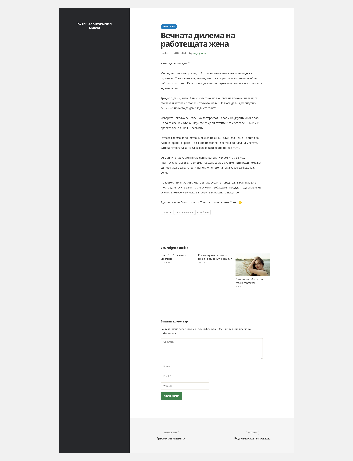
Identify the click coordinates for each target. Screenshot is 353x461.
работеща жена (184, 212)
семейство (203, 212)
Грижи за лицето (171, 438)
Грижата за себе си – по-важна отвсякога (251, 281)
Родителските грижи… (252, 438)
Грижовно (169, 26)
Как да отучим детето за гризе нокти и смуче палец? (215, 257)
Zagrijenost (200, 53)
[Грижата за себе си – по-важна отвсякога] (253, 264)
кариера (167, 212)
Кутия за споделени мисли (94, 25)
